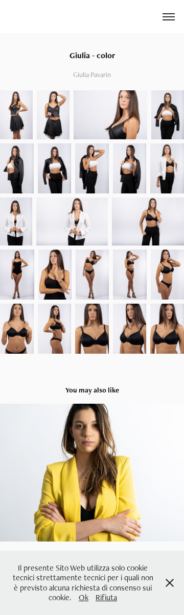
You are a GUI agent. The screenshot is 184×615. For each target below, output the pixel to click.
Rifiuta (106, 597)
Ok (83, 597)
